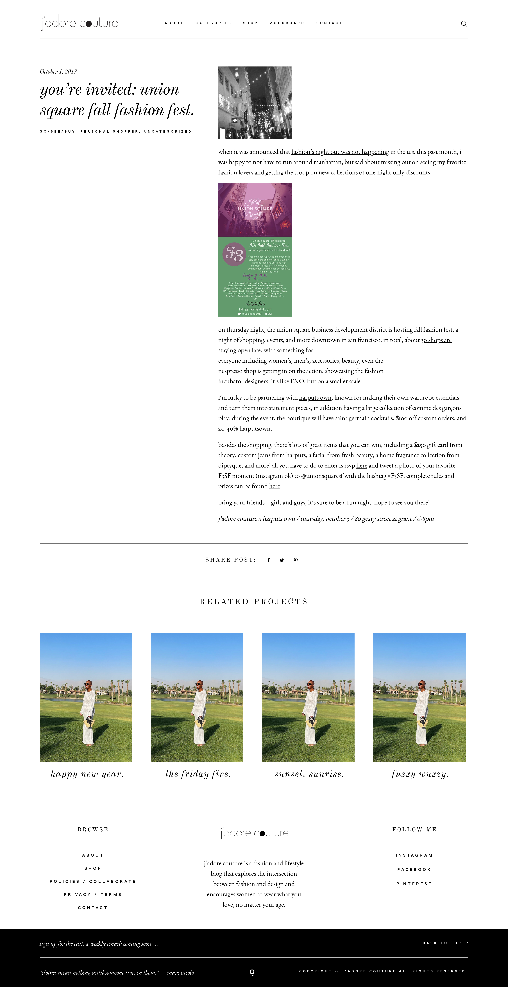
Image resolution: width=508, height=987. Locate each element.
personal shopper (109, 132)
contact (329, 23)
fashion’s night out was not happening (340, 151)
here (361, 465)
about (174, 23)
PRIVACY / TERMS (93, 894)
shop (250, 23)
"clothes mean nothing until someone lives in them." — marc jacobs (117, 972)
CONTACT (93, 908)
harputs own (315, 397)
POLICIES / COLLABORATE (93, 881)
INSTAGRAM (415, 855)
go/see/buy (58, 132)
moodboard (287, 23)
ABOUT (93, 855)
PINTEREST (414, 884)
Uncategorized (168, 132)
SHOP (93, 868)
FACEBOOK (414, 869)
